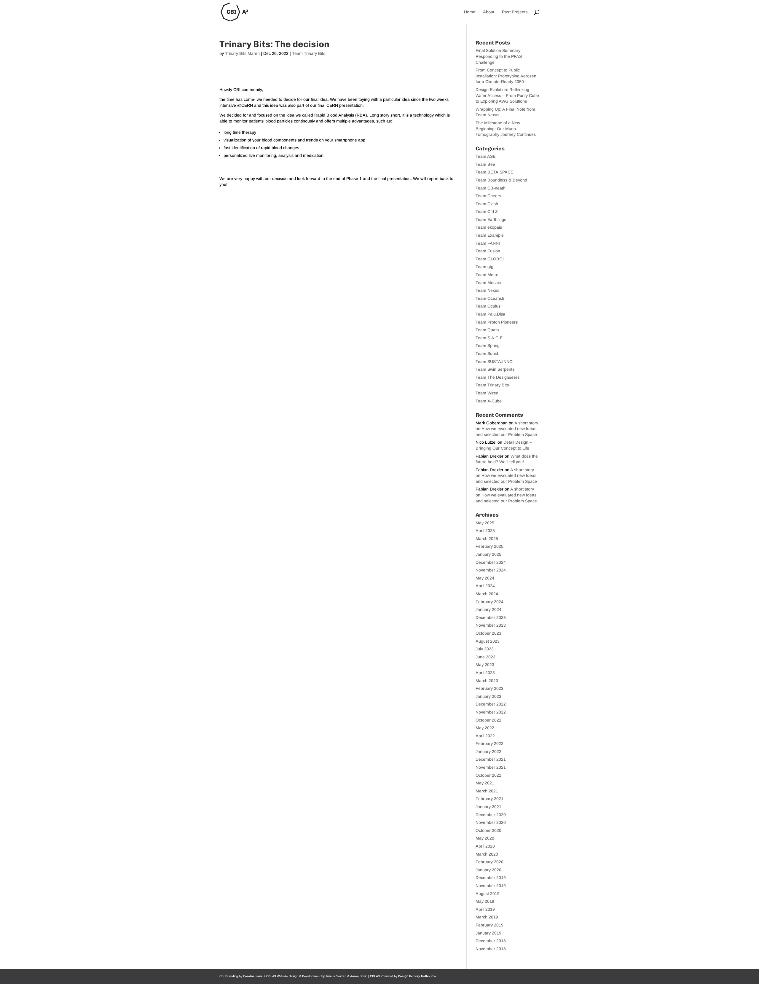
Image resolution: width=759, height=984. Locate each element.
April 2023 (485, 672)
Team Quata (487, 329)
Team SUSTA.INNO (494, 361)
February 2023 (489, 688)
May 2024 (485, 578)
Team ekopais (489, 227)
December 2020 (491, 814)
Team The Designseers (497, 377)
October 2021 (488, 775)
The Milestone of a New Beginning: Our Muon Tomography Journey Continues (506, 128)
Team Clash (487, 203)
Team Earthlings (491, 219)
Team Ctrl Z (487, 211)
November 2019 (491, 885)
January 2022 (488, 751)
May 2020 (485, 838)
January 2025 (488, 554)
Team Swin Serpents (495, 369)
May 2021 (485, 783)
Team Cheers (488, 195)
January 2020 (488, 869)
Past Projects (515, 12)
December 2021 (491, 759)
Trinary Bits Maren (242, 53)
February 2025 (489, 546)
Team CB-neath (491, 188)
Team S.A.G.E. (490, 337)
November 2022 (491, 712)
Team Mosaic (488, 282)
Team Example (490, 235)
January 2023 (488, 696)
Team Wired (487, 393)
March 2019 (487, 917)
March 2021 (487, 791)
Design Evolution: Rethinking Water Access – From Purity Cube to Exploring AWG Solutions (507, 95)
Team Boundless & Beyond (501, 180)
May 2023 (485, 664)
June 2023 (485, 657)
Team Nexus (487, 290)
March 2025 (487, 538)
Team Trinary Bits (308, 53)
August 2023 (488, 641)
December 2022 (491, 704)
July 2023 (485, 649)
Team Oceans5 (490, 298)
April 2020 (485, 846)
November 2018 (491, 948)
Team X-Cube (489, 401)
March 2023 (487, 680)
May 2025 (485, 522)
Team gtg (484, 266)
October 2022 (488, 720)
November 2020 (491, 822)
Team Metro (487, 274)
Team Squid (487, 353)
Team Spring (488, 345)
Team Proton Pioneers (497, 322)
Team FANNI (488, 243)
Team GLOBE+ (490, 259)
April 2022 (485, 735)
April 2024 (485, 585)
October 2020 (488, 830)
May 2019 (485, 901)
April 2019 (485, 909)
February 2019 (489, 925)
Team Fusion (488, 251)
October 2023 (488, 633)
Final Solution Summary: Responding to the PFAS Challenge (499, 56)
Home (469, 12)
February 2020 (489, 861)
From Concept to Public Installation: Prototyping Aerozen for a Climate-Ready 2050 (506, 76)
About (488, 12)
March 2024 (487, 593)
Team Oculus (488, 306)
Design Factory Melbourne (417, 976)
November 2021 (491, 767)
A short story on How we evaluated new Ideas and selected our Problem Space (507, 429)
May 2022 (485, 727)
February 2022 (489, 743)
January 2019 (488, 933)
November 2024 (491, 570)
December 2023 (491, 617)
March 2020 (487, 854)
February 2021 (489, 798)
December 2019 (491, 877)
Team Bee (485, 164)
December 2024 (491, 562)
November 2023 (491, 625)
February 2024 (489, 601)
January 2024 (488, 609)
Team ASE (485, 156)
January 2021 (488, 806)
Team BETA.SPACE (494, 172)
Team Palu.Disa (490, 314)
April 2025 (485, 530)
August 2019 (488, 893)
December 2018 (491, 940)
